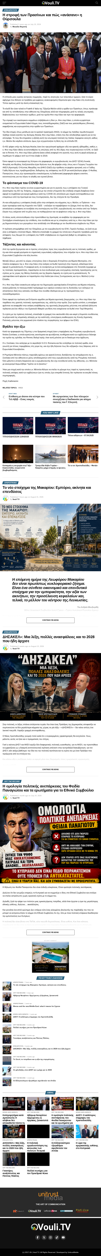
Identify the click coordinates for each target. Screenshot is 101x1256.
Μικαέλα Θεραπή (20, 27)
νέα (21, 388)
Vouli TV (16, 499)
